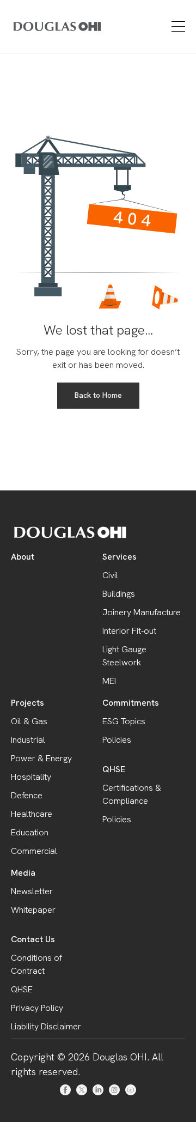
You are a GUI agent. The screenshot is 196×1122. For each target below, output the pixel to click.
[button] (177, 26)
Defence (26, 795)
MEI (109, 681)
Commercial (34, 851)
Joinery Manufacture (141, 612)
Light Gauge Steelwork (124, 656)
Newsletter (32, 891)
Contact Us (33, 939)
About (22, 556)
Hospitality (31, 777)
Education (29, 832)
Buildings (118, 593)
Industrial (28, 739)
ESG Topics (123, 721)
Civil (110, 575)
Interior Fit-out (129, 630)
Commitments (130, 702)
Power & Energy (41, 758)
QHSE (113, 769)
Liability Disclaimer (46, 1026)
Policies (116, 739)
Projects (27, 702)
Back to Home (98, 395)
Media (23, 872)
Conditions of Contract (36, 964)
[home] (41, 26)
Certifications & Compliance (131, 794)
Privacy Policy (37, 1008)
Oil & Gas (29, 721)
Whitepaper (33, 909)
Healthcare (31, 814)
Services (119, 556)
